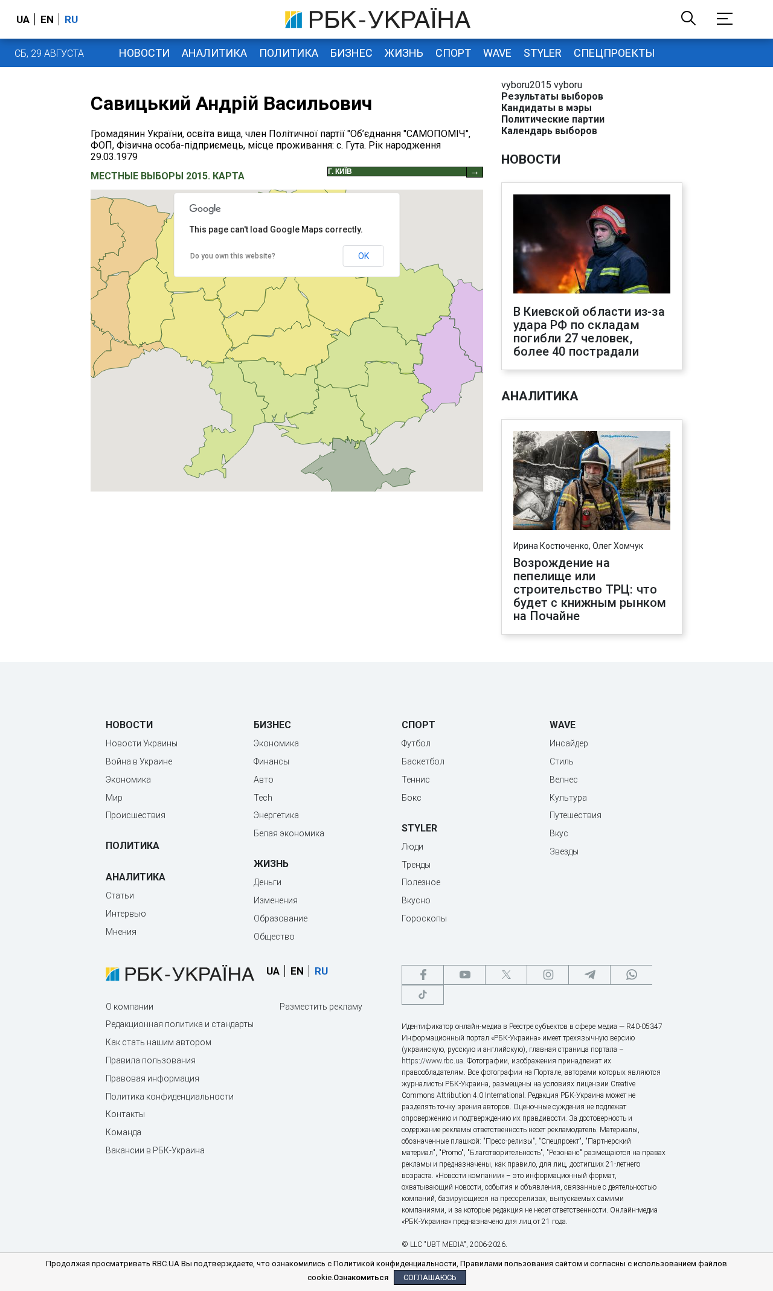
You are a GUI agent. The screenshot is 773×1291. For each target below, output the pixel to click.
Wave (497, 52)
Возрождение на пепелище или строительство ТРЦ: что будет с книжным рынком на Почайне (589, 589)
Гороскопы (424, 918)
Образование (280, 918)
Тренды (416, 865)
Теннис (416, 779)
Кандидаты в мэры (546, 108)
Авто (264, 779)
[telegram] (589, 975)
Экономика (128, 779)
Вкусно (416, 900)
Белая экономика (289, 833)
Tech (263, 797)
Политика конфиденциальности (170, 1096)
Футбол (416, 743)
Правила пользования (151, 1060)
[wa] (631, 975)
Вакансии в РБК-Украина (155, 1150)
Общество (274, 936)
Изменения (276, 900)
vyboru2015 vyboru (541, 85)
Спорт (453, 52)
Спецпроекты (614, 52)
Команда (123, 1132)
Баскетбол (423, 761)
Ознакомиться (360, 1277)
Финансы (271, 761)
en (47, 19)
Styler (543, 52)
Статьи (120, 895)
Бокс (412, 797)
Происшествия (135, 815)
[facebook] (423, 975)
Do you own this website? (232, 256)
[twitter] (506, 975)
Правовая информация (152, 1078)
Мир (114, 797)
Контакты (125, 1114)
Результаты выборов (552, 96)
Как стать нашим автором (158, 1042)
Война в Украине (139, 761)
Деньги (267, 882)
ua (23, 19)
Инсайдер (569, 743)
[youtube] (464, 975)
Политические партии (553, 119)
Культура (568, 797)
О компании (129, 1006)
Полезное (421, 882)
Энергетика (276, 815)
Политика (288, 52)
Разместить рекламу (321, 1006)
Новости (144, 52)
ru (71, 19)
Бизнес (351, 52)
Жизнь (404, 52)
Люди (412, 846)
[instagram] (548, 975)
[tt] (423, 995)
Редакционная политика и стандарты (180, 1024)
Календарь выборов (549, 130)
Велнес (564, 779)
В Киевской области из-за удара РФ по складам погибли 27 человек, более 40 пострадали (589, 331)
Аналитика (214, 52)
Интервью (126, 913)
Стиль (562, 761)
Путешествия (575, 815)
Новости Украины (142, 743)
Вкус (559, 833)
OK (363, 256)
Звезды (564, 851)
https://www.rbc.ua (432, 1061)
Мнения (121, 932)
